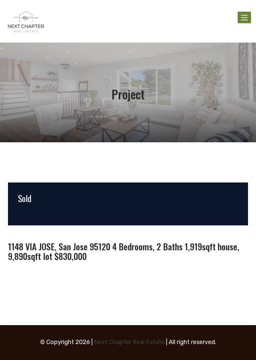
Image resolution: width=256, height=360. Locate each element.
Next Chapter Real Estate (129, 342)
